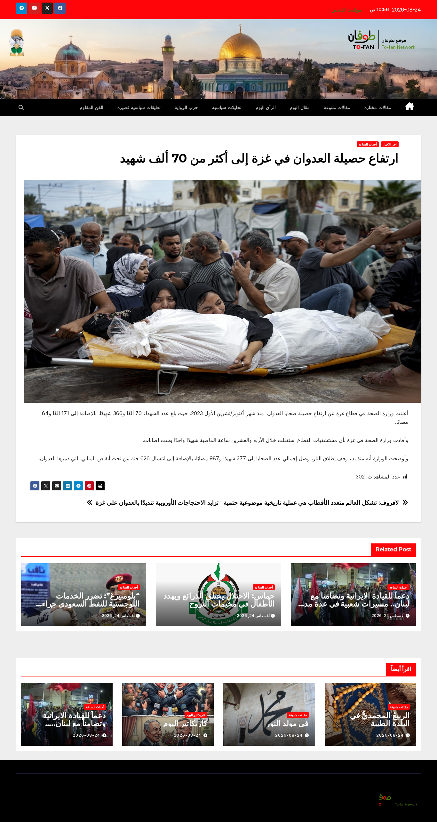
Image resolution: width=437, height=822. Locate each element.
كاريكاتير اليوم (196, 715)
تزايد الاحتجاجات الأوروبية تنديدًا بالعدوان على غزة (157, 502)
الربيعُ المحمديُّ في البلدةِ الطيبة (380, 719)
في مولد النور (287, 723)
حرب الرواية (186, 107)
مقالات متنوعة (337, 107)
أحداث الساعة (368, 144)
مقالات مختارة (377, 107)
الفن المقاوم (91, 107)
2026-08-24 (390, 735)
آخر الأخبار (390, 144)
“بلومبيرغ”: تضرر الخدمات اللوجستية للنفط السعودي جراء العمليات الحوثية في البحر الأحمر (88, 603)
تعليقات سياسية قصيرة (139, 107)
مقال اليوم (300, 107)
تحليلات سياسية (227, 107)
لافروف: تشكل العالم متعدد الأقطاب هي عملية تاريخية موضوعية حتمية (311, 502)
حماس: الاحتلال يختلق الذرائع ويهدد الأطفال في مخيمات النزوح (218, 599)
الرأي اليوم (266, 107)
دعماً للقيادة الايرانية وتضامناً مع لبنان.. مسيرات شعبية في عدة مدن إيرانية (353, 603)
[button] (21, 107)
